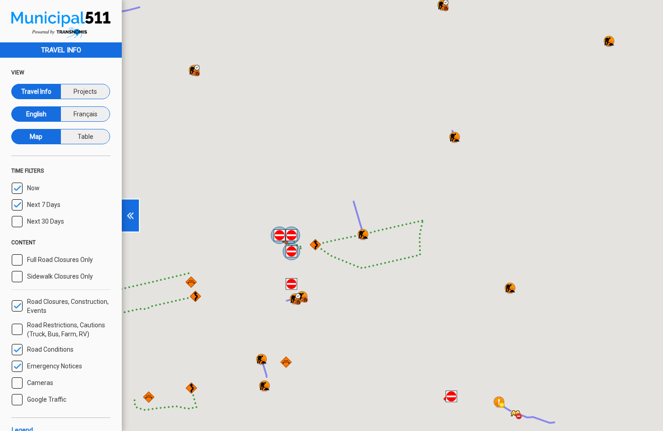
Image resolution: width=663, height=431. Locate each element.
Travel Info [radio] (36, 91)
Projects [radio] (85, 91)
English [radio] (36, 114)
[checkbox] (60, 188)
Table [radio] (85, 136)
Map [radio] (36, 136)
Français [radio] (85, 114)
